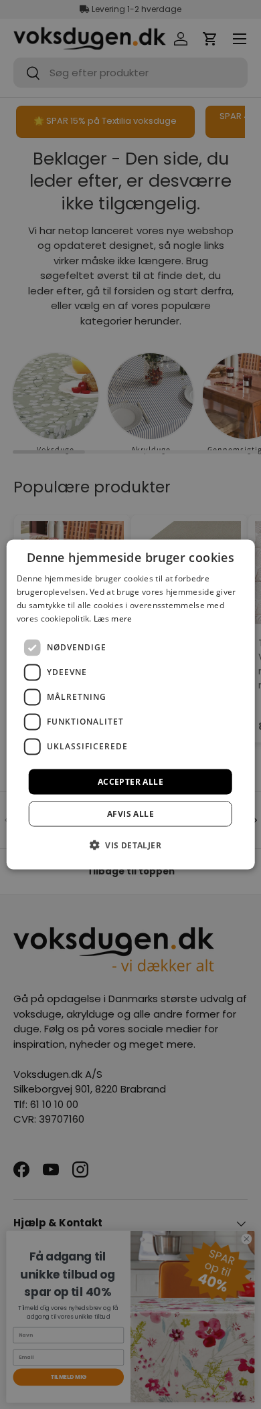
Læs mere (113, 618)
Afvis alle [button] (130, 813)
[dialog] (131, 705)
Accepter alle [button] (130, 781)
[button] (130, 844)
